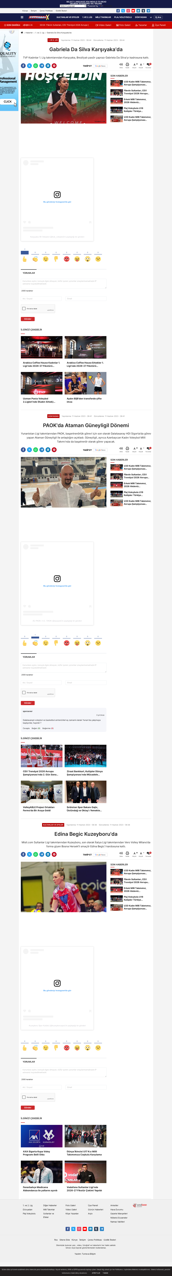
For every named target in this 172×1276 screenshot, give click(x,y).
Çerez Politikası (46, 11)
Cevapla (26, 728)
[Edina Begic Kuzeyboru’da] (63, 887)
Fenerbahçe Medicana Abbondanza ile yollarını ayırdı (40, 1189)
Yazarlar (142, 25)
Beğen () (36, 728)
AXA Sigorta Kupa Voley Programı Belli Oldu (36, 1153)
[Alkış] (35, 254)
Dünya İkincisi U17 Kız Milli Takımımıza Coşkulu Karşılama (84, 1153)
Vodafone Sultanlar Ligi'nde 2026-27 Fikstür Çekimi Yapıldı (84, 1189)
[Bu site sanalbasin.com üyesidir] (140, 1205)
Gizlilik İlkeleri (61, 11)
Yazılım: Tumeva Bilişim (85, 1254)
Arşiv (90, 1213)
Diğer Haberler (50, 1205)
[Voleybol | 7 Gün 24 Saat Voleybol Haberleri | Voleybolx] (39, 17)
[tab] (29, 273)
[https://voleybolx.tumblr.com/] (143, 10)
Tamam (105, 1273)
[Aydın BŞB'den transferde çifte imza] (85, 383)
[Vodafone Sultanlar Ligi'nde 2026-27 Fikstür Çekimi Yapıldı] (85, 1172)
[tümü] (151, 17)
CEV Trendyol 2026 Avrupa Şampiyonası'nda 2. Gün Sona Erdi (39, 773)
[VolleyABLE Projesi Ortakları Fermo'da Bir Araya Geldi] (41, 792)
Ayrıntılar (96, 1273)
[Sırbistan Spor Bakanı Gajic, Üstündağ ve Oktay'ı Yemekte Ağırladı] (85, 792)
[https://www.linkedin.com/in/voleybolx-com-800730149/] (138, 10)
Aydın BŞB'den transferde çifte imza (84, 400)
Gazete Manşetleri (118, 1213)
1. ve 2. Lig (87, 17)
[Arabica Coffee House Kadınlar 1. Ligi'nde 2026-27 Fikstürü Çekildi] (41, 347)
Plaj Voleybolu (123, 17)
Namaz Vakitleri (117, 1222)
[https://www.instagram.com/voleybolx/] (128, 10)
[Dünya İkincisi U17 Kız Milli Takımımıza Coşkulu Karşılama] (85, 1136)
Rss (56, 1240)
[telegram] (41, 65)
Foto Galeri (124, 25)
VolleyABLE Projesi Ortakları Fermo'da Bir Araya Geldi (39, 809)
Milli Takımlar (103, 17)
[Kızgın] (67, 254)
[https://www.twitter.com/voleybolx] (123, 10)
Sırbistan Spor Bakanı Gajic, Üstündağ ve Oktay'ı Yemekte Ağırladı (83, 809)
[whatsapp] (35, 65)
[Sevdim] (46, 254)
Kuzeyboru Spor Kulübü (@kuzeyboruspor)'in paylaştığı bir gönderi (57, 1025)
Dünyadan (141, 17)
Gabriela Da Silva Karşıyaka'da (59, 33)
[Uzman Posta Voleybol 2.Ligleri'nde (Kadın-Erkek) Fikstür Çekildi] (41, 383)
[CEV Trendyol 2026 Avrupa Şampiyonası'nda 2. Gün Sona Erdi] (41, 756)
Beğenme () (48, 728)
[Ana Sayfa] (22, 33)
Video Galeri (104, 25)
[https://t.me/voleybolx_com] (148, 10)
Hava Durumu (116, 1209)
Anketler (114, 1205)
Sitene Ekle (65, 1240)
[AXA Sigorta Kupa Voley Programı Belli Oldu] (41, 1136)
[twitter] (29, 65)
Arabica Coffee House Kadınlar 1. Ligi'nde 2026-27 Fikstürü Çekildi (41, 364)
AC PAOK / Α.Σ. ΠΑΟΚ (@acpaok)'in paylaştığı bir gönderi (57, 621)
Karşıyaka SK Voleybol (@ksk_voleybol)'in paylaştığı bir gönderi (57, 237)
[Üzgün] (98, 254)
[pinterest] (54, 65)
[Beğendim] (25, 254)
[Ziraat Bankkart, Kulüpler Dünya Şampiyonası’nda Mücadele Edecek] (85, 756)
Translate (108, 6)
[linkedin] (48, 65)
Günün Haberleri (95, 1209)
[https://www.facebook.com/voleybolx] (118, 10)
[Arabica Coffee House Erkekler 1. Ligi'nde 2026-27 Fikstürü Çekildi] (85, 347)
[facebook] (23, 65)
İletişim (34, 11)
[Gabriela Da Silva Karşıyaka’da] (63, 98)
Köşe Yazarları (72, 1213)
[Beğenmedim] (56, 254)
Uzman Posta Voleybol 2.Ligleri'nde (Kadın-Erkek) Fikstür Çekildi (38, 400)
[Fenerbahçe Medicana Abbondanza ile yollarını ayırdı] (41, 1172)
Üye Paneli (160, 25)
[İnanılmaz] (88, 254)
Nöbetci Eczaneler (118, 1218)
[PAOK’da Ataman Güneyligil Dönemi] (63, 482)
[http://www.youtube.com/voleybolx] (133, 10)
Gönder (27, 319)
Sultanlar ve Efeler (68, 17)
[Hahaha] (77, 254)
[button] (27, 25)
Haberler (29, 33)
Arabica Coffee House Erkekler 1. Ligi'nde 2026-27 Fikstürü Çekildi (85, 364)
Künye (25, 11)
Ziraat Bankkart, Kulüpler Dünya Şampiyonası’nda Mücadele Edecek (85, 773)
